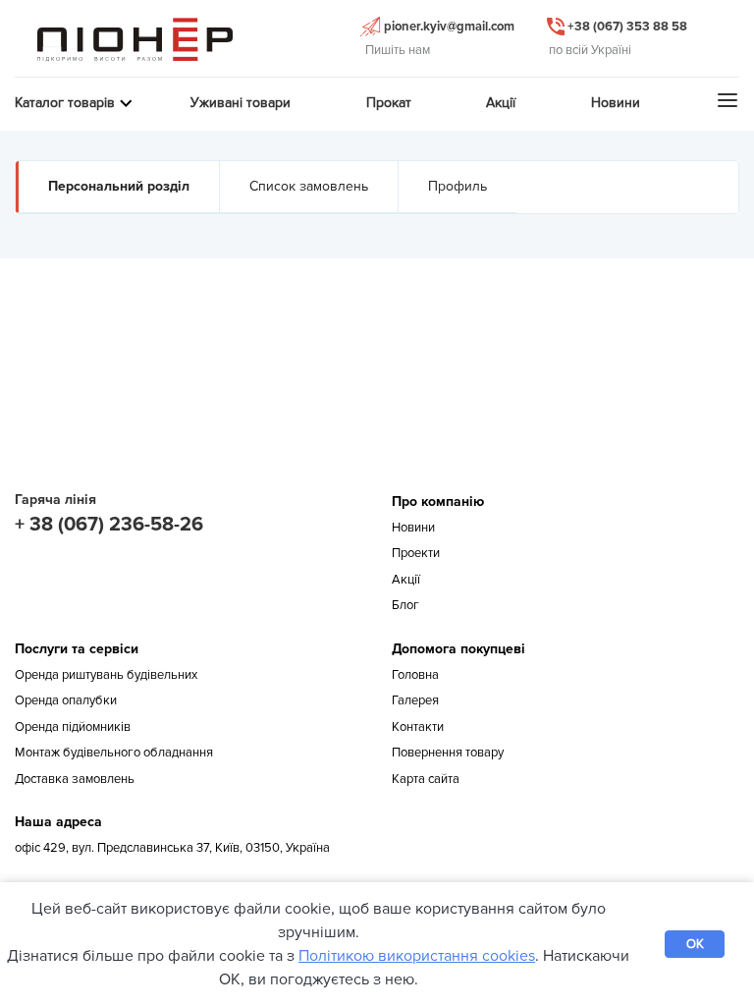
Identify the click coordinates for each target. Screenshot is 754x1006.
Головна (415, 675)
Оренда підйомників (73, 727)
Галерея (415, 700)
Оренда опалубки (66, 700)
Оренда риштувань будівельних (106, 675)
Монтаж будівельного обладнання (114, 752)
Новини (413, 527)
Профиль (457, 186)
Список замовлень (308, 186)
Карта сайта (425, 779)
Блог (405, 605)
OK (695, 944)
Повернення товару (448, 752)
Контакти (418, 727)
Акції (406, 579)
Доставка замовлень (75, 779)
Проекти (416, 553)
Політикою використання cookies (416, 956)
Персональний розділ (118, 186)
